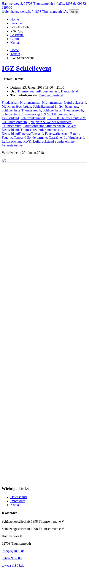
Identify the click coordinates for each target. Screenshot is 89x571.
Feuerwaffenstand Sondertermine (24, 137)
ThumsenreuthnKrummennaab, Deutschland (47, 91)
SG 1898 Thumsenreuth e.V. (66, 118)
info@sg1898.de (65, 3)
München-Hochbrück (16, 106)
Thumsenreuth (11, 126)
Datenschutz (18, 497)
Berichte (16, 23)
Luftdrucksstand (75, 102)
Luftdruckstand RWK (16, 141)
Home (14, 19)
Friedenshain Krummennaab (21, 102)
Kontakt (15, 43)
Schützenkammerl (33, 118)
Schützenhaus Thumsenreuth (21, 110)
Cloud (14, 39)
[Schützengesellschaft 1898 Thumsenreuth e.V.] (35, 11)
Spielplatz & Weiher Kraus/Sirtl (50, 122)
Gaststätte (17, 35)
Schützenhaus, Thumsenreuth (63, 110)
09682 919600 (12, 558)
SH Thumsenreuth (14, 122)
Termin (15, 54)
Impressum (17, 501)
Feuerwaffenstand (51, 95)
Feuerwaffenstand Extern (62, 133)
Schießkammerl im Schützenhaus (55, 106)
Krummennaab (52, 102)
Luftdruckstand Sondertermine (54, 141)
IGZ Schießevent (26, 68)
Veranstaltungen (13, 145)
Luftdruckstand (74, 137)
